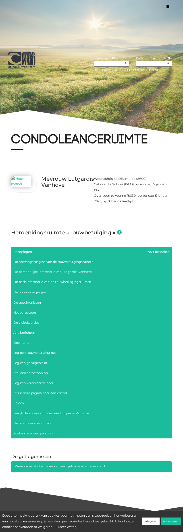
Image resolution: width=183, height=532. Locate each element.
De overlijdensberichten (32, 423)
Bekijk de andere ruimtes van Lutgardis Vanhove (51, 413)
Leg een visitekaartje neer (33, 383)
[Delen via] (48, 128)
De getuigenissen (27, 303)
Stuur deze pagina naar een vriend (40, 393)
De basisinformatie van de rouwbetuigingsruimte (52, 282)
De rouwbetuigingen (29, 292)
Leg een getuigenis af (30, 363)
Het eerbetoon (24, 313)
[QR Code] (41, 128)
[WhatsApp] (33, 128)
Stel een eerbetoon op (30, 373)
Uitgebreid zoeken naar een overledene (126, 70)
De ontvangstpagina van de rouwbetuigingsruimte (53, 262)
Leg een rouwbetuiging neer (35, 353)
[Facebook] (11, 128)
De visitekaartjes (26, 323)
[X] (18, 128)
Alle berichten (24, 333)
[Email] (26, 128)
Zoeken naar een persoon (33, 433)
